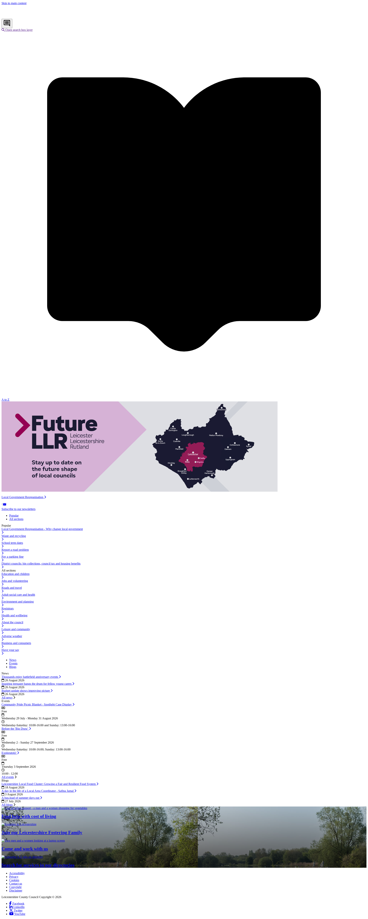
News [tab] (12, 660)
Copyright (15, 887)
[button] (17, 29)
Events (6, 701)
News (5, 673)
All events (8, 777)
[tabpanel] (184, 546)
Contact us (15, 883)
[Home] (27, 17)
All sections (9, 570)
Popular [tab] (14, 515)
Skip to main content (14, 3)
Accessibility (17, 873)
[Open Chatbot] (7, 23)
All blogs (7, 804)
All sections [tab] (16, 519)
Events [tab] (13, 663)
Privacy (13, 876)
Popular (6, 525)
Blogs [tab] (12, 666)
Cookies (14, 880)
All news (7, 697)
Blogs (5, 780)
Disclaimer (15, 890)
